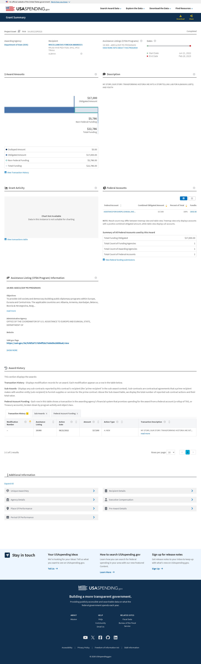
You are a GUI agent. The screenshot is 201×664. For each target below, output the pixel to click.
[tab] (18, 413)
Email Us (100, 626)
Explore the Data (134, 8)
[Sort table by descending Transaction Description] (169, 422)
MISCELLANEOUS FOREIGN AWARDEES (66, 44)
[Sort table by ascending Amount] (98, 421)
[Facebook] (100, 637)
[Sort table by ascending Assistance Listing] (53, 421)
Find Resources (183, 8)
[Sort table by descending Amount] (98, 422)
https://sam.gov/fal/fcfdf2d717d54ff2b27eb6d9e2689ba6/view (38, 343)
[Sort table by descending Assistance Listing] (53, 422)
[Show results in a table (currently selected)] (183, 198)
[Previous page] (182, 452)
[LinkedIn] (115, 637)
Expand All (9, 483)
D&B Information (131, 647)
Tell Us (51, 568)
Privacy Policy (84, 647)
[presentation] (81, 53)
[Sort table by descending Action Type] (122, 422)
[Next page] (193, 452)
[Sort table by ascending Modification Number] (30, 421)
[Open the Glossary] (19, 31)
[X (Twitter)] (92, 637)
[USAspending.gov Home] (28, 9)
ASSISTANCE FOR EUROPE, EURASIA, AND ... (120, 212)
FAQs (100, 619)
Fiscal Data (127, 619)
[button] (51, 491)
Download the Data (159, 8)
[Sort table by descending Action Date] (76, 422)
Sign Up (156, 568)
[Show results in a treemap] (192, 198)
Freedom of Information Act (107, 647)
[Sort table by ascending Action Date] (76, 421)
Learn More (105, 572)
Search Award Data (109, 8)
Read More (145, 433)
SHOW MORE (12, 350)
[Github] (108, 637)
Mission (73, 619)
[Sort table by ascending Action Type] (122, 421)
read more (11, 311)
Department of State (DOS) (16, 44)
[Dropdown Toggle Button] (191, 16)
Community (100, 623)
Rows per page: (159, 452)
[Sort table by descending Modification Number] (30, 422)
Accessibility (67, 647)
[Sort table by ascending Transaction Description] (169, 421)
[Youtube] (85, 637)
